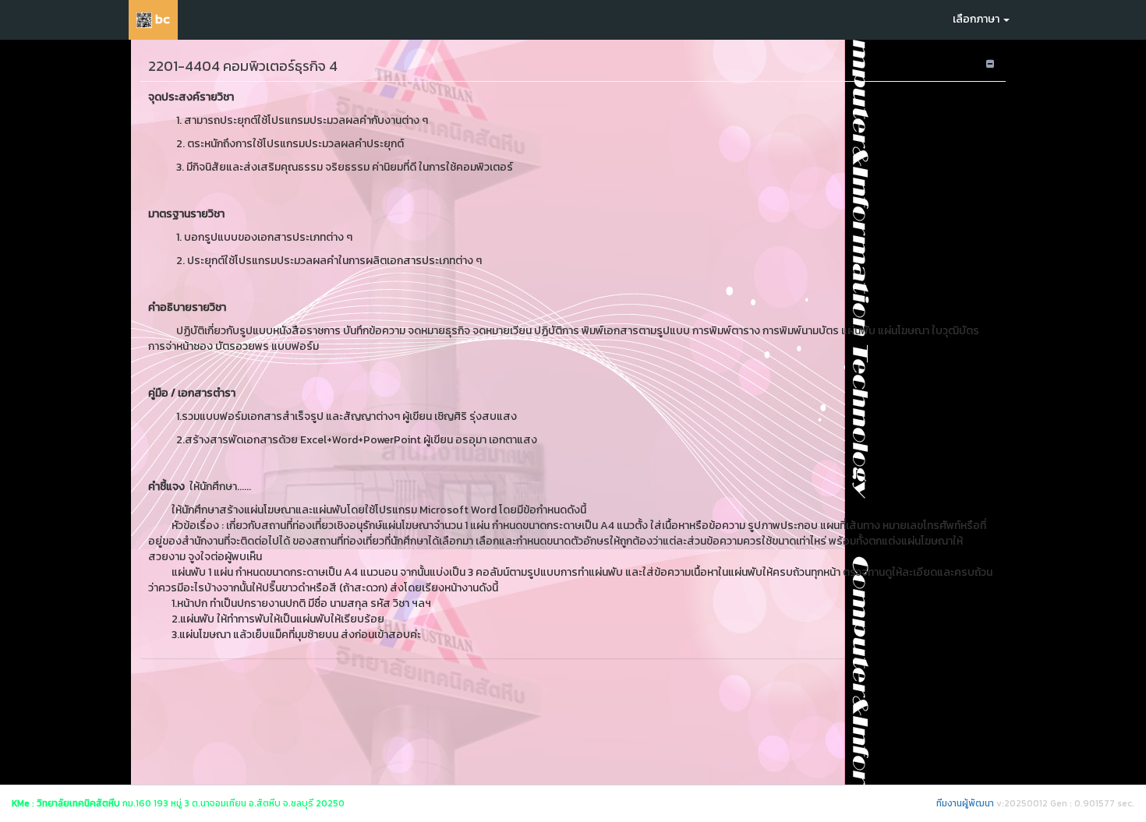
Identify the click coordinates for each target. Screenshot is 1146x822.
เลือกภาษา (977, 19)
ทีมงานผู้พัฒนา (965, 803)
